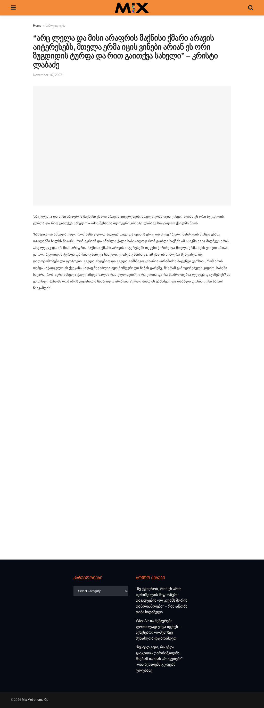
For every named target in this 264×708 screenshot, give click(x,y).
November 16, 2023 (47, 75)
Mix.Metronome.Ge (35, 700)
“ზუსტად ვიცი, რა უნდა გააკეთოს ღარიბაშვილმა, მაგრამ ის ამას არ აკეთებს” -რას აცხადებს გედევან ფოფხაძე (159, 658)
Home (37, 25)
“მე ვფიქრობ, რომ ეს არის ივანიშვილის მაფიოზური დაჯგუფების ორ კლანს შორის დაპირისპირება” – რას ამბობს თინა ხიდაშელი (161, 600)
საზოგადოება (55, 25)
